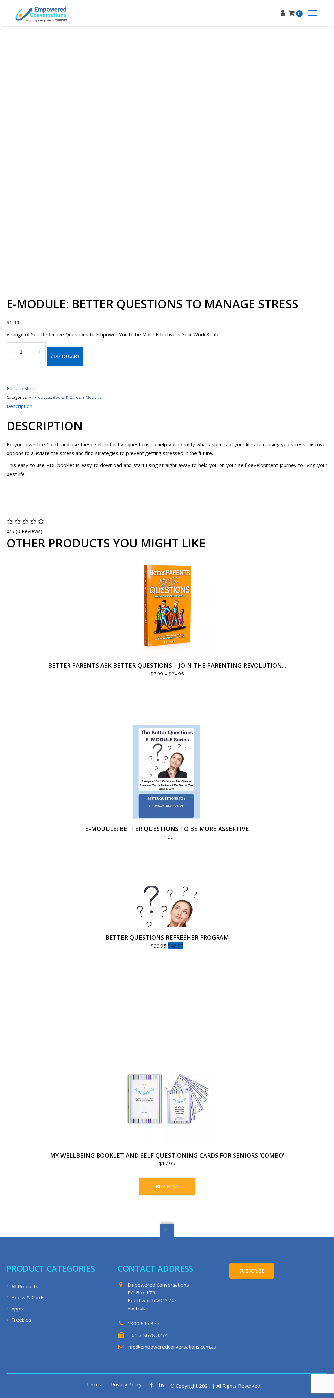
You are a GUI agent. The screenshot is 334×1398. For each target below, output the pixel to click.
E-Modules (92, 397)
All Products (40, 397)
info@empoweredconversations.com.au (172, 1346)
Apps (17, 1308)
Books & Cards (67, 397)
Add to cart (65, 356)
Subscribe (251, 1271)
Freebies (21, 1319)
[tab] (19, 406)
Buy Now (167, 1186)
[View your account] (284, 13)
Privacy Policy (126, 1384)
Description (19, 406)
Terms (93, 1384)
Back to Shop (21, 388)
